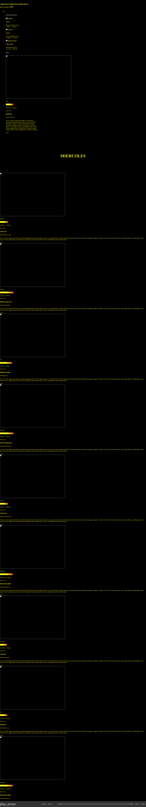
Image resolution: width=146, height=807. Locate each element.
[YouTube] (0, 7)
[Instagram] (6, 7)
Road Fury (8, 21)
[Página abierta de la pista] (55, 804)
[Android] (8, 7)
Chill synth (2, 218)
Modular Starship (9, 44)
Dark (7, 101)
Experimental (2, 571)
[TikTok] (3, 7)
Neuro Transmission (7, 433)
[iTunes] (5, 7)
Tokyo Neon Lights (6, 574)
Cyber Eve (3, 645)
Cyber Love (4, 222)
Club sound (2, 430)
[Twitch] (2, 7)
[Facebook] (7, 7)
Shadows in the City (7, 292)
